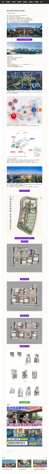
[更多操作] (41, 8)
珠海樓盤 (25, 1)
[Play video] (24, 416)
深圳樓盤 (36, 1)
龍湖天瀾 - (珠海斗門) (23, 469)
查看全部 (45, 457)
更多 (41, 1)
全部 (3, 1)
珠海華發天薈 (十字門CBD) (8, 469)
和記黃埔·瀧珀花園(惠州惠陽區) (39, 470)
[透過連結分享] (11, 451)
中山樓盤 (13, 1)
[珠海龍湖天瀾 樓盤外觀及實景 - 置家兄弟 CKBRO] (24, 463)
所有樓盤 (8, 1)
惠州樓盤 (19, 1)
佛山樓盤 (31, 1)
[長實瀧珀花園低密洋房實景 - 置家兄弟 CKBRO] (40, 463)
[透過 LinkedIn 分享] (9, 451)
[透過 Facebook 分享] (7, 451)
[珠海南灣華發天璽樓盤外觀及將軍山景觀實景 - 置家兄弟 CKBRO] (9, 463)
